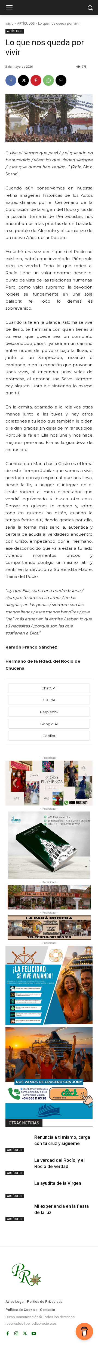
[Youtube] (34, 1333)
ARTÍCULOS (26, 23)
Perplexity (49, 712)
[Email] (61, 80)
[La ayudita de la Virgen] (18, 1189)
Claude (49, 700)
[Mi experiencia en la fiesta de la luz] (18, 1212)
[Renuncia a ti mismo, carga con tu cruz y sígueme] (18, 1143)
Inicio (9, 23)
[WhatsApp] (48, 80)
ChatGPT (49, 688)
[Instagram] (16, 1333)
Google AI (49, 724)
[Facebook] (10, 80)
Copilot (49, 736)
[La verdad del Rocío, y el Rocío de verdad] (18, 1166)
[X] (23, 80)
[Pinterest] (35, 80)
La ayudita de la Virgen (57, 1183)
